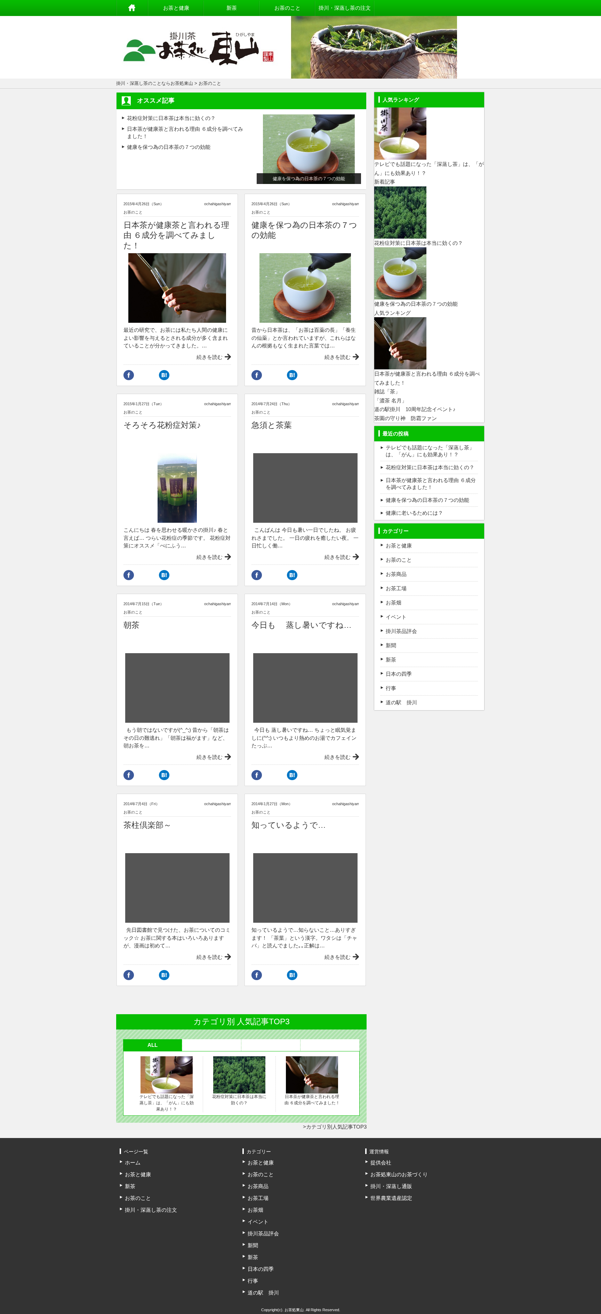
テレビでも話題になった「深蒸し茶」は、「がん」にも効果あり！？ (166, 1103)
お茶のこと (287, 8)
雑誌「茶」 (387, 391)
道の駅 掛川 (401, 702)
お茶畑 (393, 603)
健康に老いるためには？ (414, 513)
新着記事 (384, 182)
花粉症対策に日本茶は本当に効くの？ (171, 118)
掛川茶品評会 (401, 631)
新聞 (391, 645)
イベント (396, 617)
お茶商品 (396, 574)
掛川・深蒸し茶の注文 (345, 8)
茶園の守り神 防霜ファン (405, 418)
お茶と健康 (176, 8)
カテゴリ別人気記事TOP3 (336, 1127)
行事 (391, 688)
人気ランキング (392, 313)
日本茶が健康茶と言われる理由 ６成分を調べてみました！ (312, 1099)
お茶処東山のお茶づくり (399, 1174)
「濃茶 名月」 (390, 400)
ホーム (132, 8)
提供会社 (380, 1162)
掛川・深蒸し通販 (391, 1186)
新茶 (231, 8)
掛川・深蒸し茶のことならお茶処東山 (154, 83)
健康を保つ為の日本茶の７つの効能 (168, 147)
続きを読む (210, 357)
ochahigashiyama (219, 204)
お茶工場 (396, 588)
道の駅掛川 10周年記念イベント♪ (415, 409)
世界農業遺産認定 (391, 1198)
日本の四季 (399, 674)
